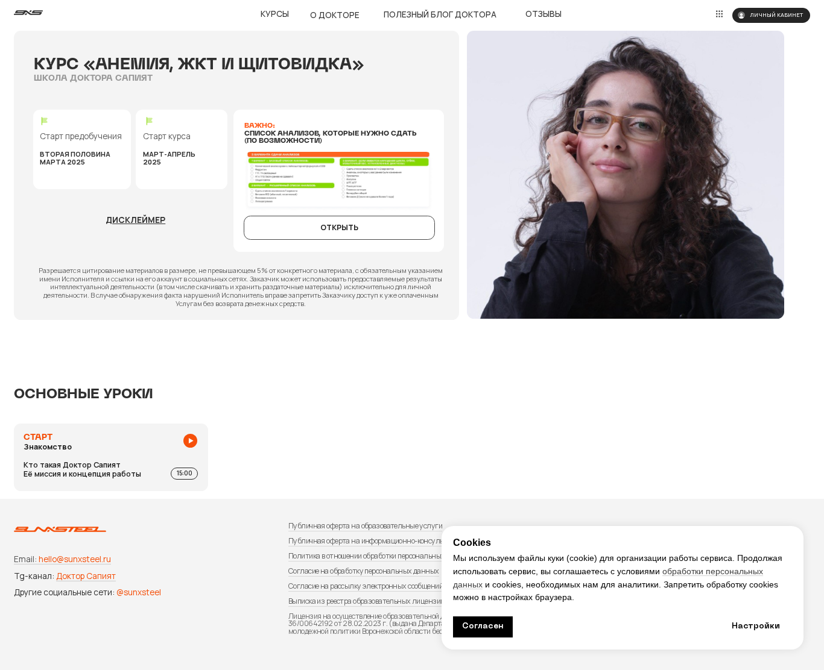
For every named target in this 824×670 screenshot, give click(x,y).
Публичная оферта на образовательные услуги (365, 526)
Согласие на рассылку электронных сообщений (365, 586)
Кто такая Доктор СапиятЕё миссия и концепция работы (82, 460)
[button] (135, 219)
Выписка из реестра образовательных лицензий (366, 601)
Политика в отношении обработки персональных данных (380, 556)
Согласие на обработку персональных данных (363, 571)
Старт (38, 438)
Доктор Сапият (86, 575)
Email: (25, 559)
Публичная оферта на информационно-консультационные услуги (396, 541)
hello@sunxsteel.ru (75, 559)
